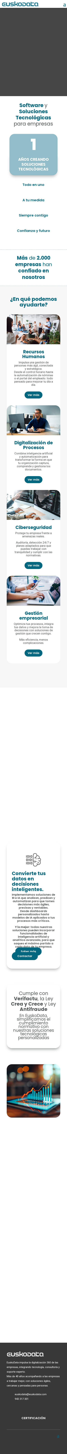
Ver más (33, 395)
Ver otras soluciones (33, 673)
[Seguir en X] (25, 1445)
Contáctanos (33, 1319)
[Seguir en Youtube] (41, 1445)
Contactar (24, 956)
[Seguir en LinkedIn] (33, 1445)
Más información (24, 1198)
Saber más (28, 951)
